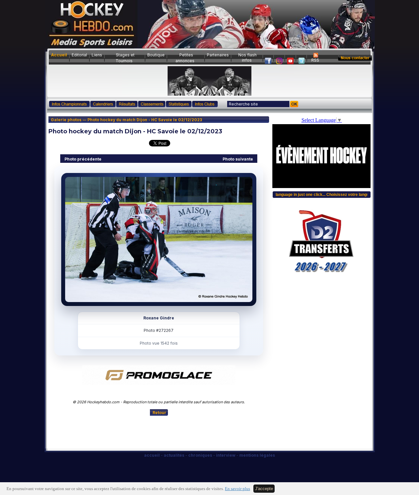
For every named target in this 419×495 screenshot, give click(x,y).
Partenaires (218, 54)
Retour (159, 412)
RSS (315, 60)
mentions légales (257, 455)
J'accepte (264, 488)
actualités (174, 455)
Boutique (156, 54)
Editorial (79, 54)
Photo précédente (82, 159)
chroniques (200, 455)
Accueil (59, 54)
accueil (152, 455)
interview (225, 455)
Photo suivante (238, 159)
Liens (97, 54)
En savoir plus (237, 488)
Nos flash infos (247, 57)
